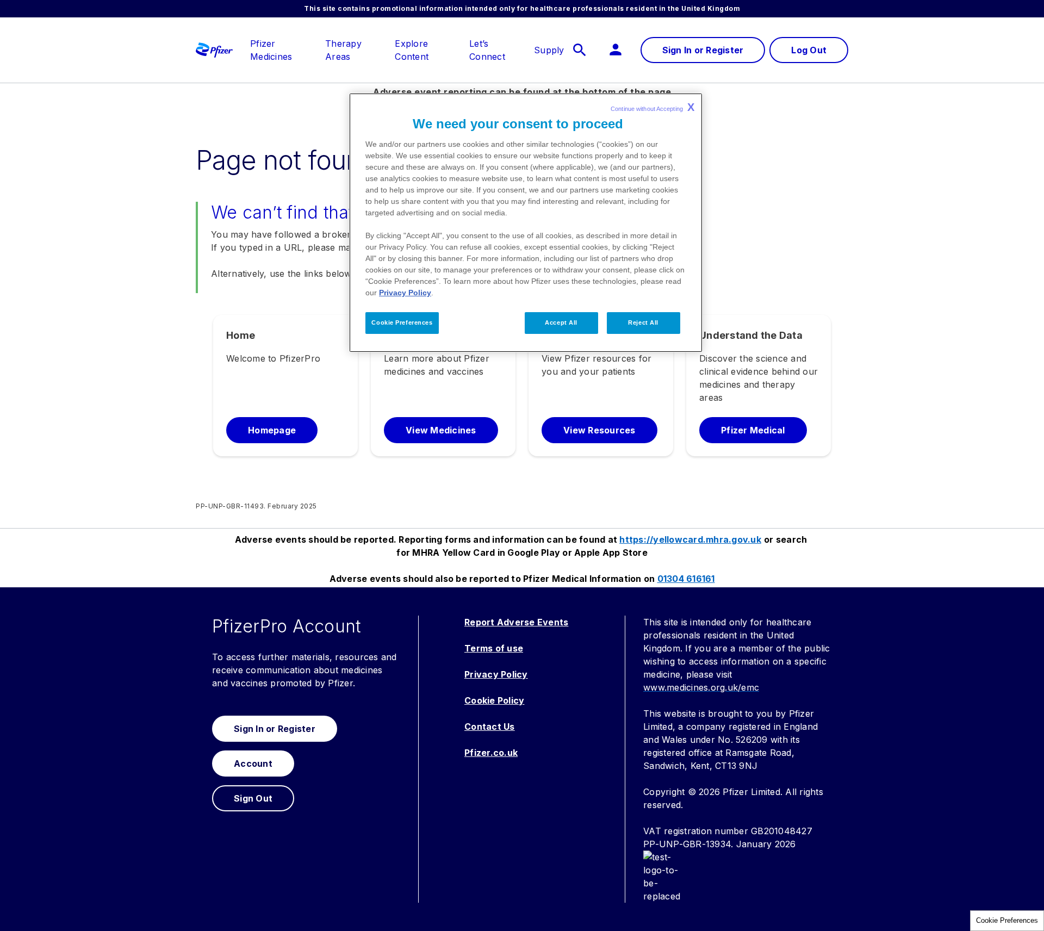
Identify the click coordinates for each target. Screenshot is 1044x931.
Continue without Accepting (652, 107)
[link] (281, 43)
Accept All (561, 322)
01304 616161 (686, 578)
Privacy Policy (405, 292)
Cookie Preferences (1007, 920)
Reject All (643, 322)
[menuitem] (276, 50)
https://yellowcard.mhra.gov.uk (690, 539)
